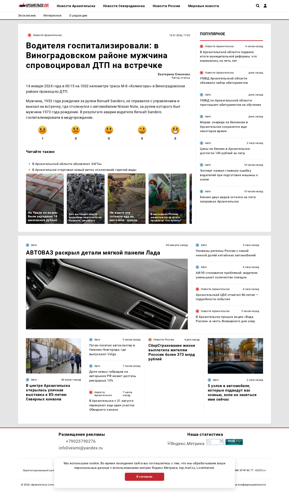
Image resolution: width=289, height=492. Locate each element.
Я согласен (144, 476)
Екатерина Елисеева (174, 74)
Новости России (164, 339)
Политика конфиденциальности (245, 484)
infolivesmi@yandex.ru (81, 448)
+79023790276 (81, 441)
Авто (208, 94)
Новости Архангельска (47, 35)
